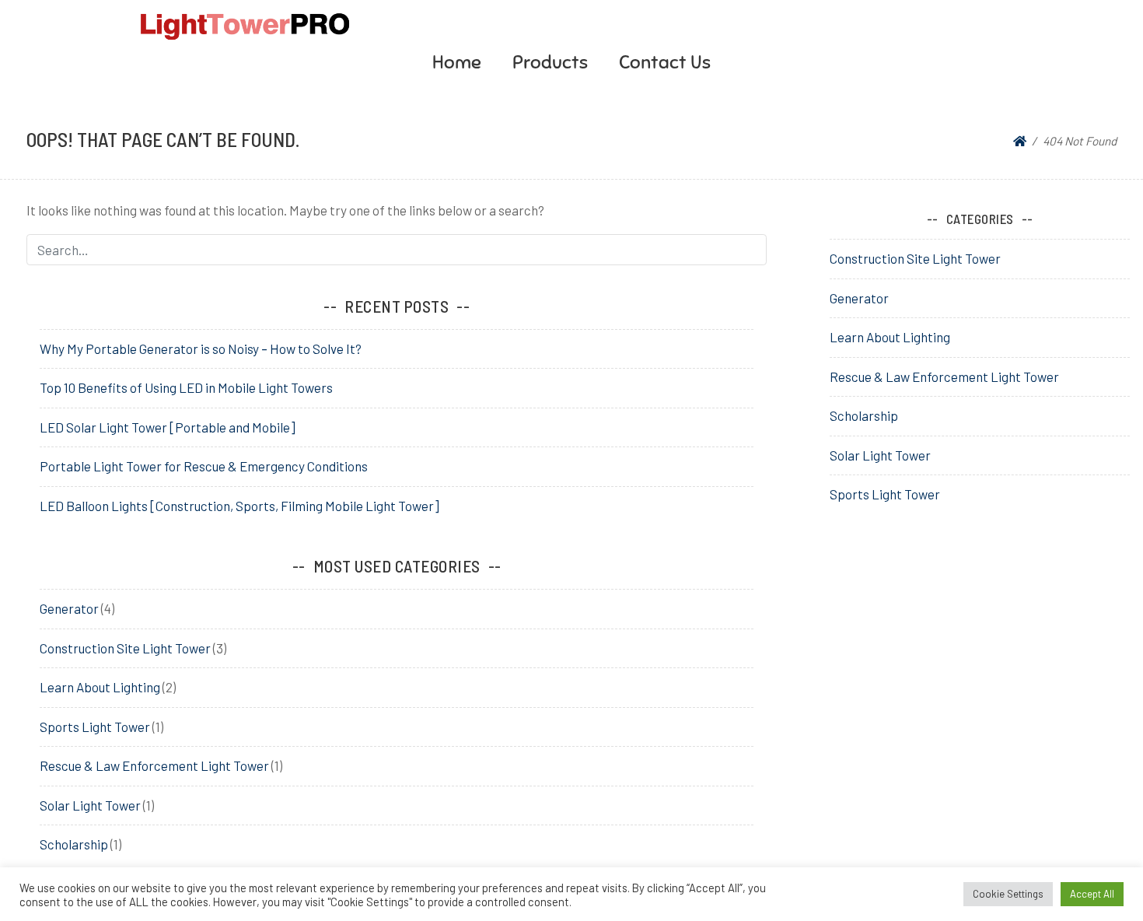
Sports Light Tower (95, 726)
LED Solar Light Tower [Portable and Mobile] (167, 427)
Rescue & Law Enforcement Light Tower (154, 765)
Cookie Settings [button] (1008, 894)
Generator (69, 608)
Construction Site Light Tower (125, 648)
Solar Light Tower (90, 805)
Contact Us (665, 62)
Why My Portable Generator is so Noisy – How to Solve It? (201, 348)
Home (456, 62)
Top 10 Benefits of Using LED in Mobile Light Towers (186, 387)
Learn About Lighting (100, 687)
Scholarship (74, 844)
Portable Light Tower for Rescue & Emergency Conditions (204, 466)
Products (550, 62)
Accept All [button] (1092, 894)
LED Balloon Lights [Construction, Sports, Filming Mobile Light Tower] (239, 505)
